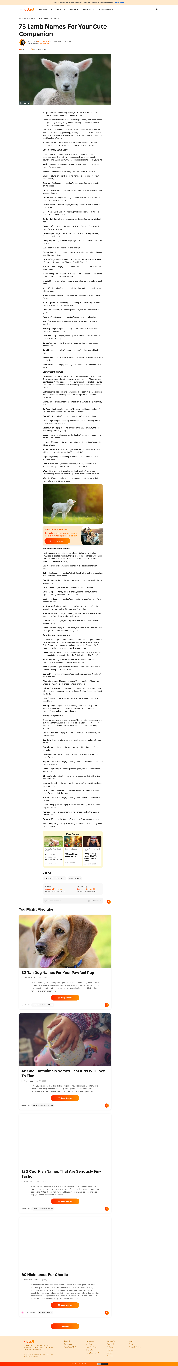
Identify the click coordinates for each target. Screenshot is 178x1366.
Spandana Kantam (43, 43)
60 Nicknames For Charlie (44, 1274)
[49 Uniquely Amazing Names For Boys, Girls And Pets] (53, 841)
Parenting (72, 9)
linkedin (110, 1353)
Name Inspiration (104, 9)
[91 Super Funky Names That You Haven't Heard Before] (92, 841)
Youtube (110, 1356)
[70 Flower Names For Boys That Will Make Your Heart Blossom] (73, 841)
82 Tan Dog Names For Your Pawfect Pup (57, 972)
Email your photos (57, 541)
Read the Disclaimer (54, 901)
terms (131, 1344)
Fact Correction (96, 901)
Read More (119, 2)
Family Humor (87, 9)
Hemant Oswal (29, 978)
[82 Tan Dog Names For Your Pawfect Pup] (65, 941)
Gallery (26, 103)
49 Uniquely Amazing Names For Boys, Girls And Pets (53, 856)
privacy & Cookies (135, 1347)
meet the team (91, 1347)
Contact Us (68, 1344)
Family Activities (43, 9)
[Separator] (109, 902)
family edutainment (92, 1353)
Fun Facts (59, 9)
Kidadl (20, 18)
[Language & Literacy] (22, 1312)
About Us (89, 1344)
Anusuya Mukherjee (43, 41)
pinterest (110, 1347)
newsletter (89, 1350)
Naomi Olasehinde (31, 1280)
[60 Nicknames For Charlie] (65, 1243)
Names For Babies (71, 849)
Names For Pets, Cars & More (53, 850)
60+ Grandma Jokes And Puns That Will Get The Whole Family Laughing (83, 2)
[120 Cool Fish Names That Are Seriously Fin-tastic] (65, 1140)
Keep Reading (66, 998)
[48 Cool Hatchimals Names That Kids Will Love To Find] (65, 1039)
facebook (110, 1344)
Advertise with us (70, 1347)
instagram (110, 1350)
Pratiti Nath (28, 1081)
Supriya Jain (28, 1181)
